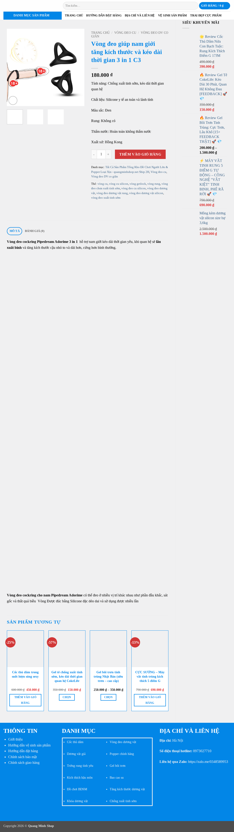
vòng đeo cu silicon (133, 188)
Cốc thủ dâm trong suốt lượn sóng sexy (25, 674)
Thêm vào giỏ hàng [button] (25, 700)
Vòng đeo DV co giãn (104, 176)
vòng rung (153, 183)
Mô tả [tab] (15, 231)
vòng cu (103, 183)
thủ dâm (77, 742)
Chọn (67, 697)
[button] (214, 6)
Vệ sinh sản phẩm (172, 15)
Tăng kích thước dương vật (127, 789)
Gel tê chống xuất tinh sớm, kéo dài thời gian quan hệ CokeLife (66, 676)
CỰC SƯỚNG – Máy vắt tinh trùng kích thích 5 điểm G (150, 676)
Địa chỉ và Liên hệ (140, 15)
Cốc (69, 742)
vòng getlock (138, 183)
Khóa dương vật (77, 801)
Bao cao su (117, 777)
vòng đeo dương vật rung (112, 193)
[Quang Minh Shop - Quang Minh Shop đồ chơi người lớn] (29, 5)
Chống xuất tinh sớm (123, 801)
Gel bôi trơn (117, 765)
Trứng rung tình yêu (80, 765)
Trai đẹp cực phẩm (205, 15)
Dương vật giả (76, 754)
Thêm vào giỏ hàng (140, 154)
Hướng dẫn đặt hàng (104, 15)
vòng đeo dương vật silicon (146, 193)
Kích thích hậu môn (80, 777)
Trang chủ (74, 15)
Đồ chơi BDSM (77, 789)
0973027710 (202, 751)
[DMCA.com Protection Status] (29, 786)
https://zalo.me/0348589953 (208, 762)
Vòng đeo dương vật (123, 742)
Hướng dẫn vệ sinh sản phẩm (29, 745)
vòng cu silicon (118, 183)
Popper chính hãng (122, 754)
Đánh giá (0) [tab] (34, 231)
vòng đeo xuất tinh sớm (105, 197)
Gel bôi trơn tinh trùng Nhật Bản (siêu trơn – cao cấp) (108, 676)
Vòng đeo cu (125, 32)
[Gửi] (194, 6)
